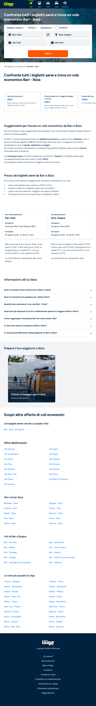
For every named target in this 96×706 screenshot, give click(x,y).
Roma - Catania (11, 621)
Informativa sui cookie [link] (48, 684)
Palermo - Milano (11, 611)
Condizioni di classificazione (48, 679)
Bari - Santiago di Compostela (17, 562)
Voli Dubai (8, 459)
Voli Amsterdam (11, 454)
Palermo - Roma (56, 611)
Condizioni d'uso (48, 674)
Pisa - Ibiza (9, 518)
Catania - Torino (56, 581)
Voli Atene (53, 454)
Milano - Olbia (55, 596)
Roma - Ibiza (54, 518)
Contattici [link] (48, 670)
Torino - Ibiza (10, 523)
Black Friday (48, 665)
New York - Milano (12, 606)
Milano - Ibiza (55, 508)
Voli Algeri (53, 449)
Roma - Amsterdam (12, 616)
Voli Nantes (54, 469)
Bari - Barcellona (56, 542)
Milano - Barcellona (57, 586)
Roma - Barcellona (57, 616)
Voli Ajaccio (9, 449)
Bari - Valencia (55, 562)
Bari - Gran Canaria (57, 547)
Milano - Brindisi (11, 591)
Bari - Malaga (10, 557)
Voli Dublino (54, 459)
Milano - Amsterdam (13, 586)
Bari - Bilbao (9, 547)
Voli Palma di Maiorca (58, 479)
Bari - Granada (10, 552)
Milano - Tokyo (10, 601)
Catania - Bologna (12, 581)
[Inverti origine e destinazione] (48, 34)
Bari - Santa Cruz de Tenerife (62, 557)
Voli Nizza (53, 474)
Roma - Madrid (55, 621)
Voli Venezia (9, 484)
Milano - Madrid (56, 591)
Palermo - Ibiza (55, 513)
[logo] (9, 4)
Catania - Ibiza (10, 508)
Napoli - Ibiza (10, 513)
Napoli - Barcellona (57, 601)
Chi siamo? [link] (48, 656)
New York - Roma (57, 606)
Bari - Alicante (10, 542)
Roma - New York (12, 626)
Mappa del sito (48, 693)
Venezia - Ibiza (55, 523)
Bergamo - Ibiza (11, 503)
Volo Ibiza (20, 66)
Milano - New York (12, 596)
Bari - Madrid (54, 552)
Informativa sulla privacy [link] (48, 688)
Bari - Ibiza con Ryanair (14, 429)
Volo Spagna (9, 66)
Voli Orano (8, 479)
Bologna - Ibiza (55, 503)
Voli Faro (8, 464)
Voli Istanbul (9, 469)
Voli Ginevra (54, 464)
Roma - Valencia (56, 626)
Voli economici (48, 661)
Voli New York (10, 474)
